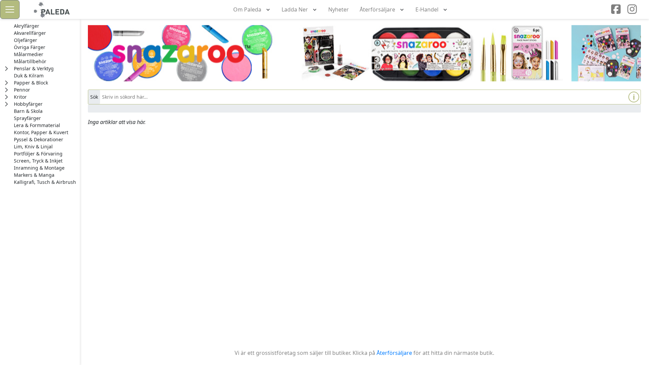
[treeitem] (44, 26)
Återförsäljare (394, 353)
